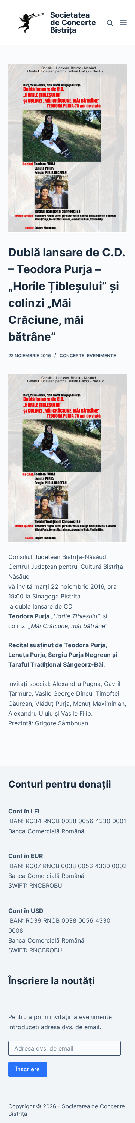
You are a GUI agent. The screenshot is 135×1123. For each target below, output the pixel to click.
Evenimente (101, 355)
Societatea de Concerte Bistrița (73, 23)
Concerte (72, 355)
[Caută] (109, 23)
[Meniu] (123, 22)
